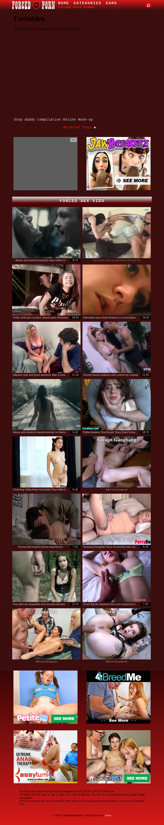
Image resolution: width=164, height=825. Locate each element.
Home (63, 3)
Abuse (108, 815)
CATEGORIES (87, 3)
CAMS (111, 3)
